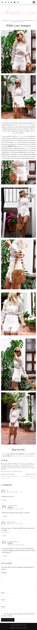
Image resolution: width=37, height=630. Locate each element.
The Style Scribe (5, 532)
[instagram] (5, 2)
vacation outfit (12, 467)
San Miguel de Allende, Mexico (12, 471)
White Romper (22, 467)
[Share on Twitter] (4, 460)
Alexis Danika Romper (10, 463)
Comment (3, 572)
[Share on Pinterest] (6, 460)
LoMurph (23, 464)
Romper (4, 454)
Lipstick (25, 456)
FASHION (19, 20)
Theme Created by (18, 627)
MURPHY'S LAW (21, 625)
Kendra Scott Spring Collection (9, 476)
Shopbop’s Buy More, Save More (22, 125)
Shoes (14, 456)
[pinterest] (11, 2)
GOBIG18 (32, 129)
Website (3, 607)
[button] (34, 2)
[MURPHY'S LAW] (18, 10)
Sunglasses (19, 456)
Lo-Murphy (16, 464)
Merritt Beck (10, 522)
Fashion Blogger (6, 464)
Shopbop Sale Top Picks (28, 476)
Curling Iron (31, 456)
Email (3, 600)
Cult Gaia (21, 463)
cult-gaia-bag (28, 463)
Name (3, 593)
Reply (5, 500)
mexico (29, 464)
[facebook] (8, 2)
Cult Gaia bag (24, 146)
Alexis (16, 142)
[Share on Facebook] (2, 460)
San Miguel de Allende (20, 466)
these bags (27, 148)
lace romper (20, 136)
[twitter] (2, 2)
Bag (26, 454)
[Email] (14, 2)
